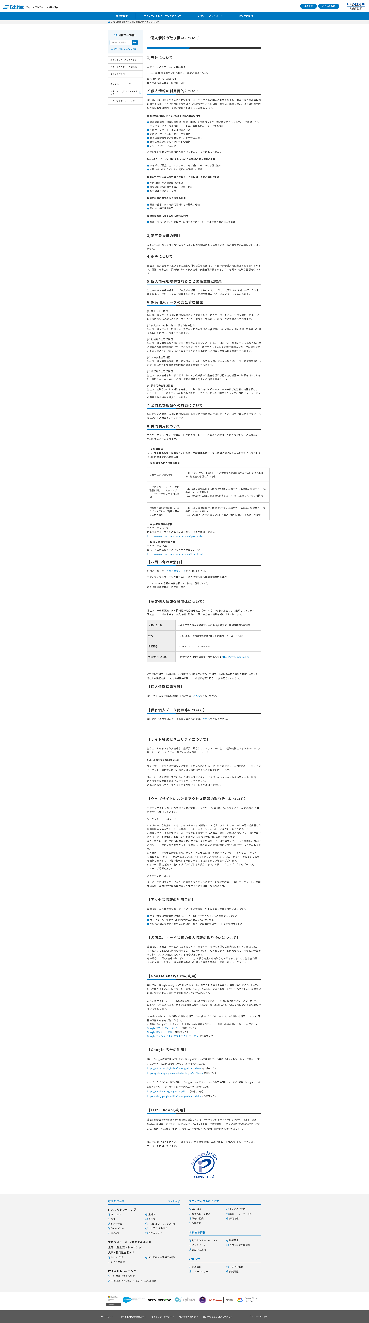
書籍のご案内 (199, 1249)
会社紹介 (196, 1209)
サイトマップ (107, 1316)
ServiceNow (117, 1228)
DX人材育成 (117, 1257)
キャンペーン (199, 1245)
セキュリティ (155, 1233)
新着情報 (196, 1267)
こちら (196, 696)
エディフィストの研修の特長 (123, 60)
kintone (115, 1233)
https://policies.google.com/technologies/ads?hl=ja (175, 1073)
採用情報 (308, 6)
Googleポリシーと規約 (159, 1032)
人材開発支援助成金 (239, 1245)
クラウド (153, 1219)
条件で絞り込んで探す (125, 48)
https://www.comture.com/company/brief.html (175, 554)
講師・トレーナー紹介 (240, 1213)
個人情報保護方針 (121, 22)
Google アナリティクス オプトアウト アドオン (173, 1036)
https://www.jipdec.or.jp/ (235, 657)
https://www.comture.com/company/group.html (175, 536)
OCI (113, 1219)
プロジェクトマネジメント (162, 1223)
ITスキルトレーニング (120, 84)
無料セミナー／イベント (204, 1240)
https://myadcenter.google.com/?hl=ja (167, 1091)
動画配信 (234, 1240)
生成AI (151, 1214)
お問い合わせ (328, 6)
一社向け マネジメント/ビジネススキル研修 (133, 1280)
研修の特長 (198, 1218)
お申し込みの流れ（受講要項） (124, 67)
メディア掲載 (236, 1267)
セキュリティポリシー (161, 1316)
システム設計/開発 (158, 1228)
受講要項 (196, 1223)
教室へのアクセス (201, 1213)
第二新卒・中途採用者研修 (162, 1257)
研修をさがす (142, 1201)
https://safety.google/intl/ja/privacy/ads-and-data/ (174, 1068)
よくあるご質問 (117, 74)
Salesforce (116, 1223)
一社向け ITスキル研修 (123, 1276)
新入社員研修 (118, 1262)
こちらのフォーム (176, 571)
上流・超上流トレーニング (122, 101)
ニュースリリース (201, 1271)
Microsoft (116, 1214)
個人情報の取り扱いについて (216, 1316)
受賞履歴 (234, 1271)
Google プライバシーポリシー (163, 1028)
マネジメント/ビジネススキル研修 (123, 92)
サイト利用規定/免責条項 (132, 1316)
